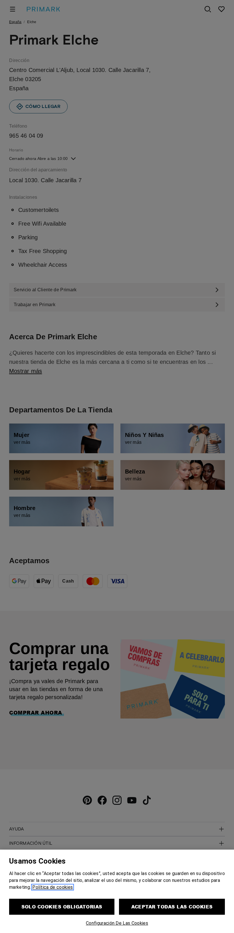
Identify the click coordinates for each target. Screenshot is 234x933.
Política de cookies (52, 887)
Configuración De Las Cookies (117, 923)
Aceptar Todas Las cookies (172, 906)
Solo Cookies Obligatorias (61, 906)
